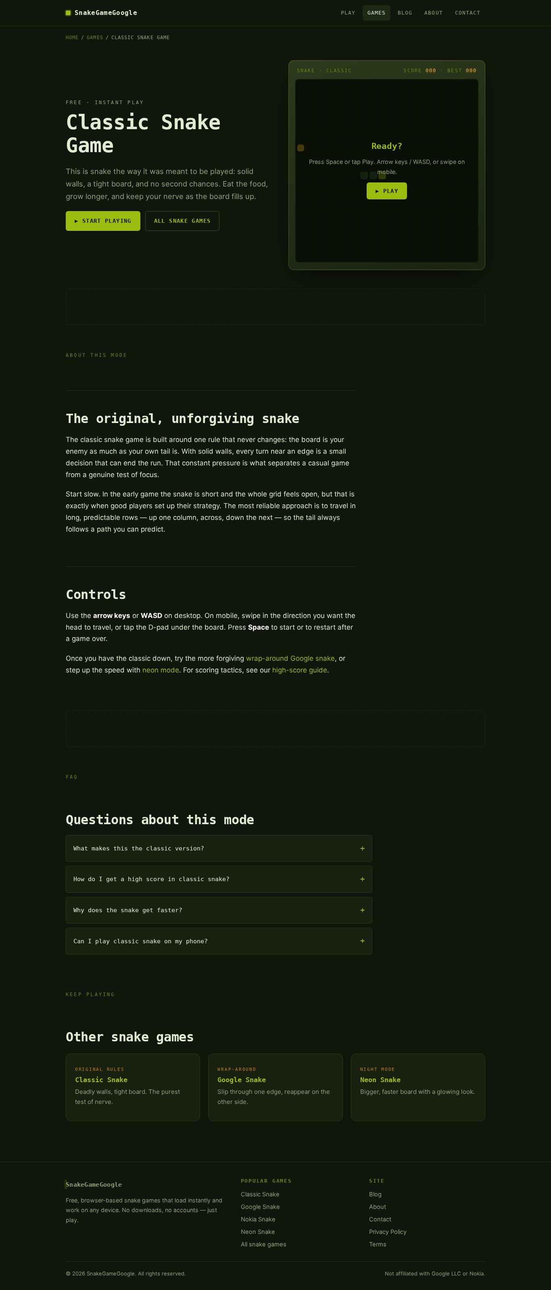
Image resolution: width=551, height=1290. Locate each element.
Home (72, 37)
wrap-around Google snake (290, 658)
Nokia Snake (258, 1219)
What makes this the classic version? (138, 848)
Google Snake (241, 1080)
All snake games (182, 221)
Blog (405, 13)
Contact (467, 13)
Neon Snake (380, 1080)
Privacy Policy (388, 1232)
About (433, 13)
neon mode (160, 670)
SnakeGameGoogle (106, 13)
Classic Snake (101, 1080)
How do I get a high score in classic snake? (151, 879)
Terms (377, 1244)
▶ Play (387, 191)
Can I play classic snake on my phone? (140, 941)
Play (348, 13)
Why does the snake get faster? (127, 910)
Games (376, 13)
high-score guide (299, 670)
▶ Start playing (103, 221)
